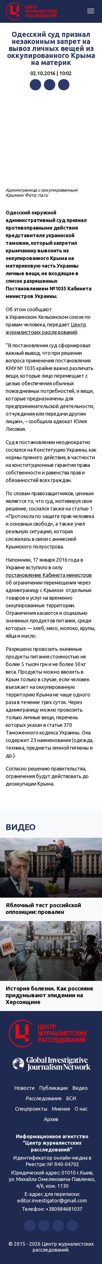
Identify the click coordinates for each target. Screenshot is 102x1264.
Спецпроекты (31, 1108)
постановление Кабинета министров (49, 575)
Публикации (53, 1088)
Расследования (43, 1098)
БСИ (71, 1098)
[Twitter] (49, 84)
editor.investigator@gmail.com (52, 1200)
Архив (51, 1119)
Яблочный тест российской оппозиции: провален (43, 908)
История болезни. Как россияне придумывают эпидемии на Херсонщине (49, 995)
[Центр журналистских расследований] (33, 11)
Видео (21, 827)
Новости (24, 1088)
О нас (81, 1108)
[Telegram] (63, 84)
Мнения (61, 1108)
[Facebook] (35, 84)
